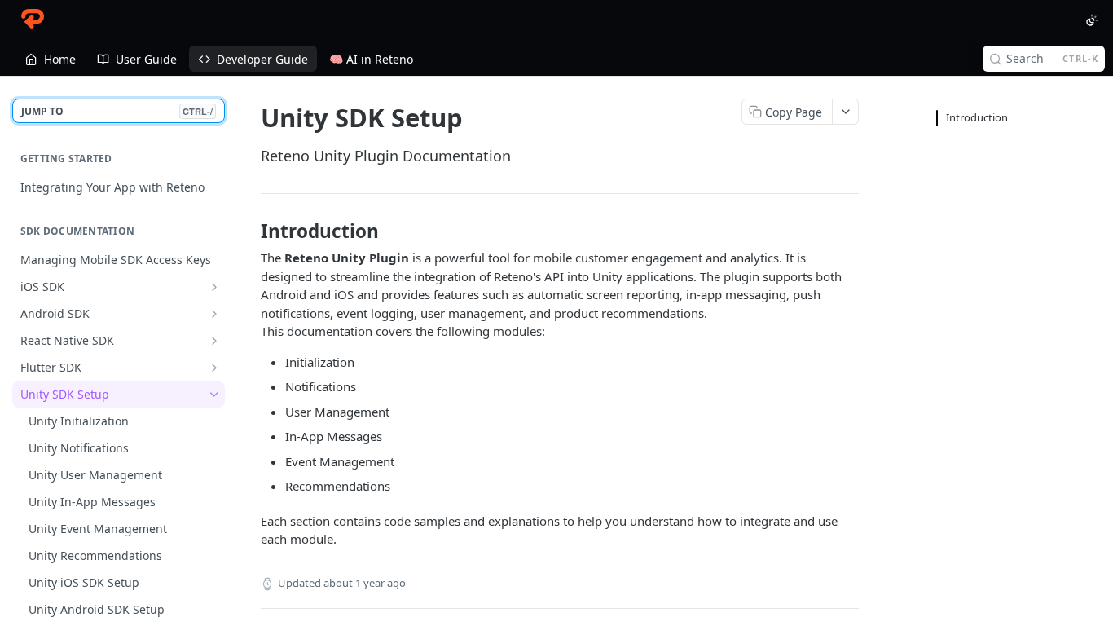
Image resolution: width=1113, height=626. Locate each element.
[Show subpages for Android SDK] (214, 313)
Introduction (977, 117)
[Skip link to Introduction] (250, 231)
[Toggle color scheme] (1092, 20)
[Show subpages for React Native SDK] (214, 340)
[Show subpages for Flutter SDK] (214, 367)
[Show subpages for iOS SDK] (214, 286)
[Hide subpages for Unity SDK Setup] (214, 394)
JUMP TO (117, 111)
